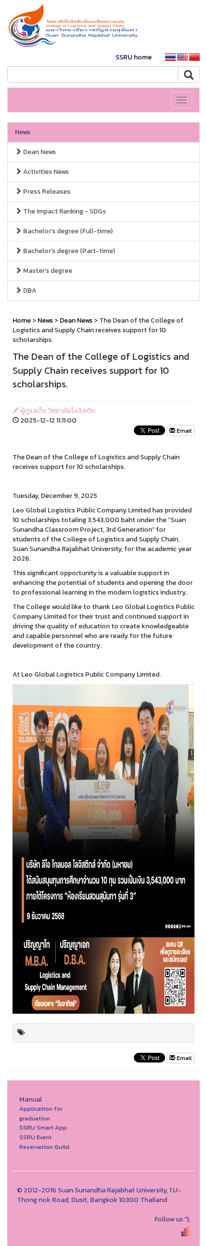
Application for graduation (41, 1113)
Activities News (45, 172)
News (22, 132)
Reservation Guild (44, 1146)
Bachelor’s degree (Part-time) (68, 251)
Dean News (39, 152)
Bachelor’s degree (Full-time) (67, 231)
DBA (29, 290)
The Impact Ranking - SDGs (64, 211)
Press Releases (46, 191)
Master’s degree (47, 271)
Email (183, 430)
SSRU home (134, 57)
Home (22, 320)
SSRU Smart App (43, 1127)
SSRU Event (35, 1137)
